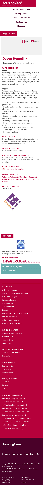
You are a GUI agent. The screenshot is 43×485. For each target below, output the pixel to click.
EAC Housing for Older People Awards (16, 418)
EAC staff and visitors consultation (15, 425)
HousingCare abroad (9, 317)
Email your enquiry (13, 267)
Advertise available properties (13, 402)
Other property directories (12, 323)
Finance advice (7, 373)
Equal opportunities (28, 480)
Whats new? (21, 26)
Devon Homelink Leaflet (14, 169)
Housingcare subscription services (15, 415)
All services (6, 343)
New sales (5, 310)
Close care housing (9, 300)
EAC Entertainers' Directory (12, 428)
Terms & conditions (8, 477)
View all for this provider (16, 261)
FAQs (3, 388)
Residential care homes (11, 352)
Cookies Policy (6, 482)
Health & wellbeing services (19, 179)
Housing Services (21, 14)
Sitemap (24, 482)
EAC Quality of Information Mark (14, 405)
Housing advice (8, 366)
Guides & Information (21, 18)
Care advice (6, 369)
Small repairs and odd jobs (12, 333)
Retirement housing (9, 290)
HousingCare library (9, 378)
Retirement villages (9, 297)
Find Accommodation (21, 9)
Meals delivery (7, 340)
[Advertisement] (24, 223)
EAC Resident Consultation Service (15, 422)
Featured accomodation (11, 320)
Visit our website (12, 257)
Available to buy (8, 307)
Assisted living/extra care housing (15, 293)
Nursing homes (7, 356)
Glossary (5, 385)
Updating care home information (14, 408)
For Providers (21, 22)
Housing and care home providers (15, 313)
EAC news (5, 382)
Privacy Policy (6, 480)
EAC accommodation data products (15, 412)
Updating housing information (13, 398)
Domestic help (7, 337)
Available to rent (8, 303)
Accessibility (25, 477)
